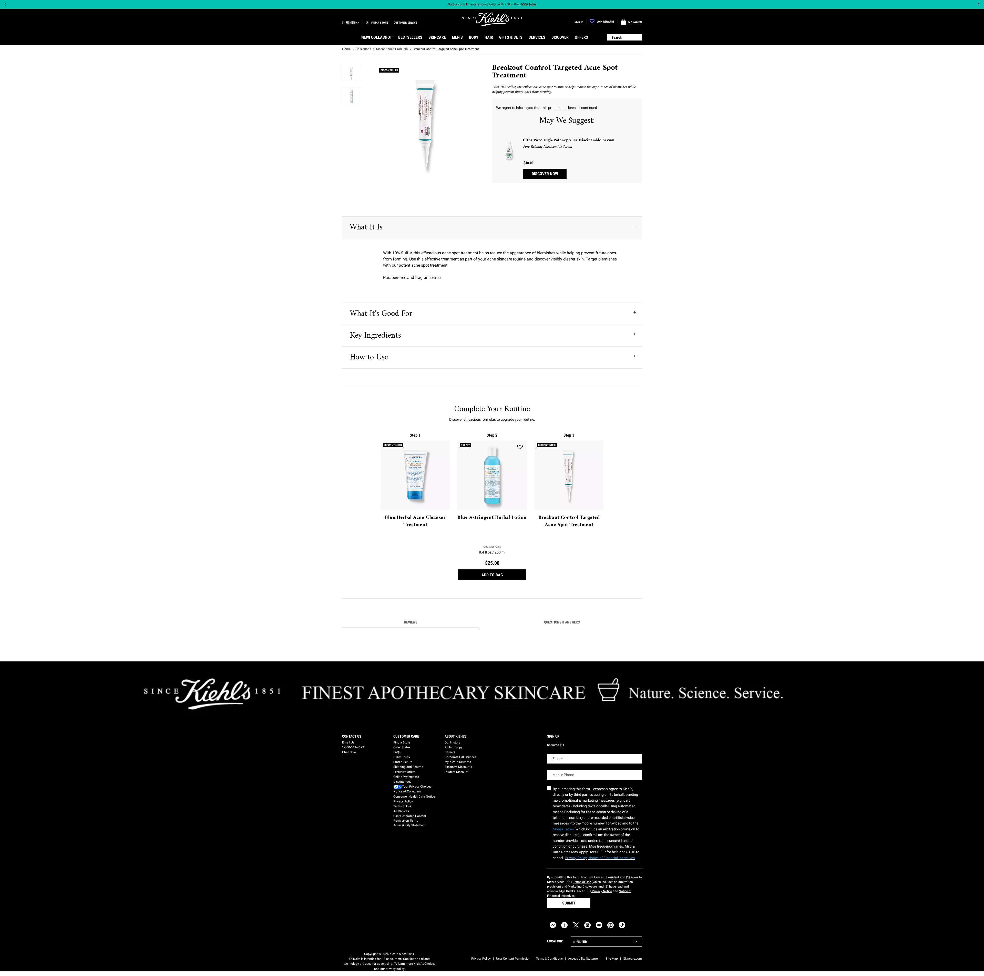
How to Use (369, 357)
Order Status (402, 747)
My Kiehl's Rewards (458, 762)
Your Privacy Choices (416, 786)
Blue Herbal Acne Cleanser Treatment (415, 521)
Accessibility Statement (409, 825)
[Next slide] (979, 4)
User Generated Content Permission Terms (409, 818)
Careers (450, 752)
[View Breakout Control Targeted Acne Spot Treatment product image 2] (351, 96)
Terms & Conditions (549, 958)
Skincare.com (632, 958)
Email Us (348, 742)
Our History (452, 742)
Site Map (612, 958)
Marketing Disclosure (582, 886)
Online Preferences (406, 777)
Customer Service (405, 22)
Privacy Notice (601, 891)
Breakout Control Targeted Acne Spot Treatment (569, 521)
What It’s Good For (381, 314)
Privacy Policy (403, 801)
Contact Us (351, 736)
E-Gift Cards (401, 757)
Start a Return (402, 762)
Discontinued (402, 781)
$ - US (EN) (349, 22)
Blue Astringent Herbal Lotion (492, 517)
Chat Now (349, 752)
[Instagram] (587, 925)
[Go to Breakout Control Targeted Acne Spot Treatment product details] (568, 475)
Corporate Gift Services (460, 757)
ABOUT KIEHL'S (456, 736)
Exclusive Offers (404, 772)
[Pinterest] (610, 925)
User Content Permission (513, 958)
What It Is (366, 227)
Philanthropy (454, 747)
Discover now (545, 173)
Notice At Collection (407, 791)
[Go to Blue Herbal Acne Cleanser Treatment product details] (415, 475)
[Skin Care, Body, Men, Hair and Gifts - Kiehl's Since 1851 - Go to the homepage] (492, 19)
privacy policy (395, 969)
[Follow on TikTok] (622, 925)
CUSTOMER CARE (406, 736)
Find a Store (401, 742)
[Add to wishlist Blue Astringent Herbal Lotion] (520, 447)
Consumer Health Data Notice (414, 796)
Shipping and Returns (408, 767)
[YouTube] (599, 925)
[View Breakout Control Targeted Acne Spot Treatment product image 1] (351, 73)
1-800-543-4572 (353, 747)
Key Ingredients (375, 335)
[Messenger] (553, 925)
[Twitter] (576, 925)
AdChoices (428, 963)
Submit (569, 903)
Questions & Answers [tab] (562, 622)
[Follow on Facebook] (564, 925)
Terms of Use (402, 806)
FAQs (397, 752)
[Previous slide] (5, 4)
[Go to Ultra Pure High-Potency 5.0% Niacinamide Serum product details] (509, 150)
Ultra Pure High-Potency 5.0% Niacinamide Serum (568, 140)
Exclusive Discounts (458, 767)
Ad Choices (401, 811)
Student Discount (456, 772)
